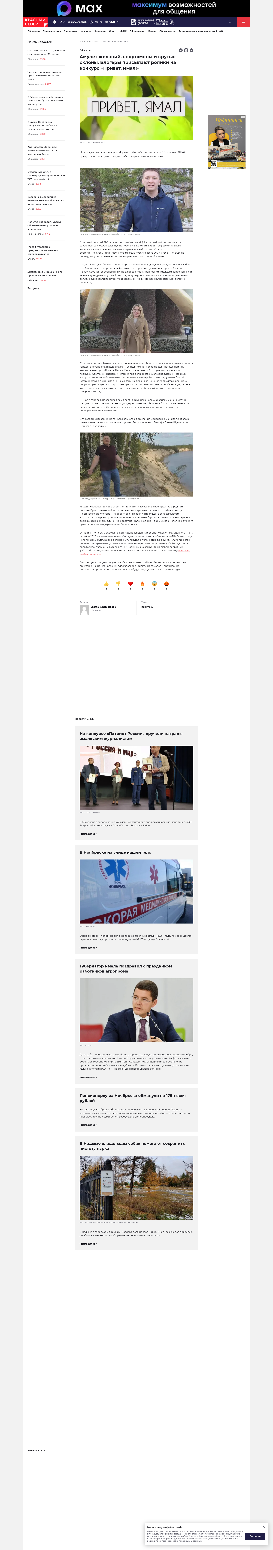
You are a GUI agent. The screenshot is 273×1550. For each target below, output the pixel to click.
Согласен (255, 1536)
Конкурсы (147, 606)
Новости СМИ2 (84, 718)
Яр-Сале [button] (110, 21)
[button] (136, 202)
